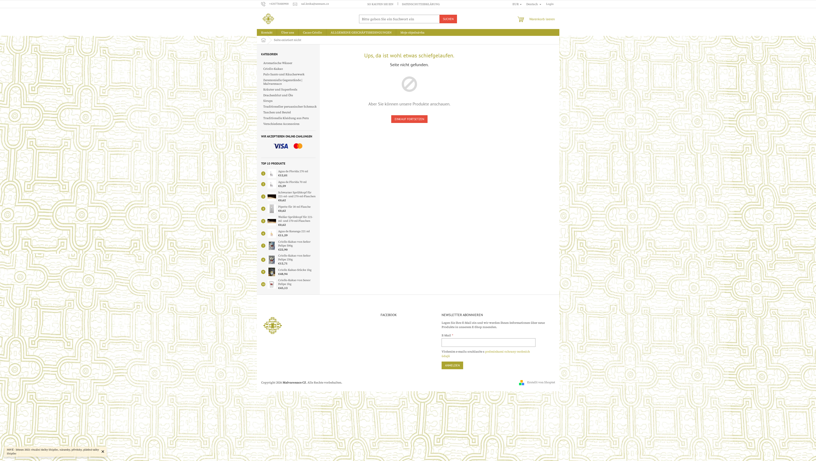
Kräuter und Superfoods (280, 89)
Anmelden (452, 365)
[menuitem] (267, 32)
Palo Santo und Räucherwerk (283, 74)
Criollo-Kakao (273, 69)
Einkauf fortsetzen (409, 119)
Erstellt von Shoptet (541, 382)
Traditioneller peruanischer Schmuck (290, 106)
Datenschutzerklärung (421, 4)
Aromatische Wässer (277, 63)
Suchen (448, 19)
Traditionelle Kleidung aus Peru (286, 118)
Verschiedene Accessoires (281, 124)
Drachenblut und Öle (278, 95)
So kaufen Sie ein (380, 4)
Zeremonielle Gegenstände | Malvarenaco (282, 82)
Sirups (268, 101)
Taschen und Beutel (277, 112)
